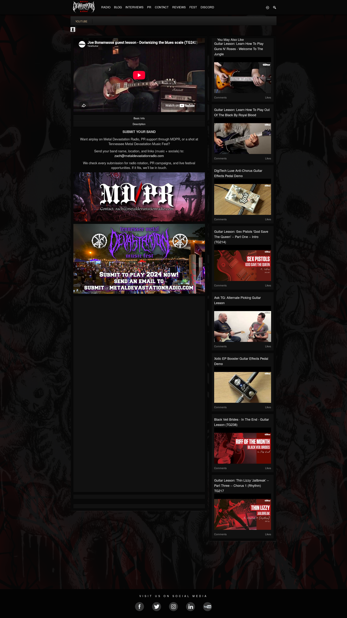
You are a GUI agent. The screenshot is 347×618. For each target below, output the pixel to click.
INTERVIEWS (134, 7)
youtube (81, 21)
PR (149, 7)
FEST (193, 7)
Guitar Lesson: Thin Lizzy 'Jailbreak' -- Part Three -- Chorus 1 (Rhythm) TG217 (241, 485)
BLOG (118, 7)
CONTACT (162, 7)
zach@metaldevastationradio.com (139, 155)
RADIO (105, 7)
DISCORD (207, 7)
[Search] (275, 7)
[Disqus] (139, 347)
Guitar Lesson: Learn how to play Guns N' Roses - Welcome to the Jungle (239, 48)
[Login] (267, 7)
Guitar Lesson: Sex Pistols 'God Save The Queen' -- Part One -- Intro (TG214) (241, 236)
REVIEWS (179, 7)
